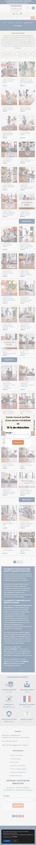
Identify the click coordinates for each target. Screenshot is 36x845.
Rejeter (14, 841)
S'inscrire (18, 442)
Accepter (7, 841)
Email (9, 432)
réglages (15, 836)
